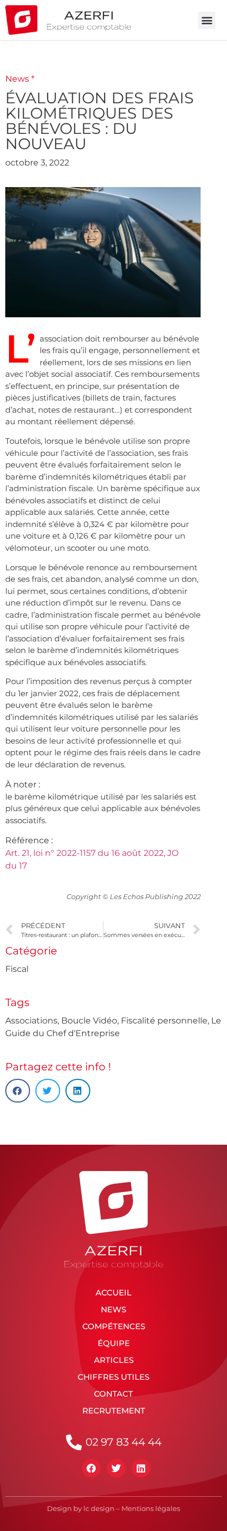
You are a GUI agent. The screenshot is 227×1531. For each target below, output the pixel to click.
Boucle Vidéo (89, 1021)
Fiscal (17, 969)
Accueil (113, 1293)
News (113, 1309)
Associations (31, 1021)
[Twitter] (116, 1468)
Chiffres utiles (113, 1377)
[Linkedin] (140, 1468)
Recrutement (113, 1411)
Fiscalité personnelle (164, 1021)
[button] (206, 20)
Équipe (114, 1343)
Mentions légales (150, 1508)
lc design (99, 1508)
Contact (113, 1394)
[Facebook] (91, 1468)
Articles (114, 1360)
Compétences (113, 1326)
